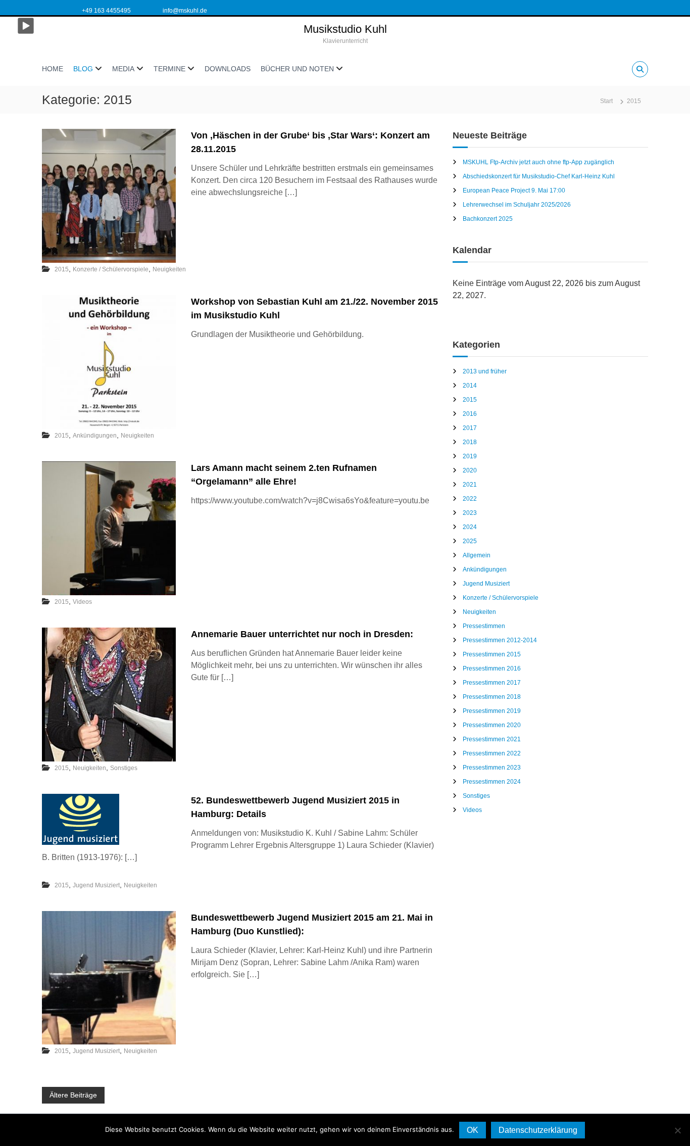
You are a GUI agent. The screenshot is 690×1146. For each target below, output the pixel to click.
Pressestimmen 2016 (492, 668)
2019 (470, 456)
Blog (83, 69)
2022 (470, 498)
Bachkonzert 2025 (488, 218)
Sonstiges (123, 768)
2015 (62, 269)
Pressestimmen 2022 (492, 753)
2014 (470, 385)
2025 (470, 541)
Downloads (228, 69)
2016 (470, 413)
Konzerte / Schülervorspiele (111, 269)
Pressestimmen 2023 (492, 767)
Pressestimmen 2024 (492, 781)
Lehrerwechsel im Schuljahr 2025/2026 (517, 204)
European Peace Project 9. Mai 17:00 (514, 190)
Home (52, 69)
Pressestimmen (484, 626)
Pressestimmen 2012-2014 (500, 640)
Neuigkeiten (169, 269)
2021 (470, 484)
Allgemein (476, 555)
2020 (470, 470)
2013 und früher (485, 371)
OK (472, 1130)
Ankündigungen (95, 435)
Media (123, 69)
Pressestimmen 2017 (492, 682)
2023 (470, 512)
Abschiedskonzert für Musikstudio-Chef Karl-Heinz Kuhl (539, 176)
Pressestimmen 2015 (492, 654)
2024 (470, 527)
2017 (470, 428)
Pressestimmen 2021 (492, 739)
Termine (169, 69)
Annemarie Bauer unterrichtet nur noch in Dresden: (302, 634)
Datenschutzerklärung (538, 1130)
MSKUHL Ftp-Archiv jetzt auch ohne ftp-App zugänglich (538, 162)
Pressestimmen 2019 (492, 710)
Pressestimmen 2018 (492, 696)
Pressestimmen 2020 (492, 725)
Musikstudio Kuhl (345, 29)
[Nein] (677, 1130)
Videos (82, 601)
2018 (470, 442)
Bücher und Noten (297, 69)
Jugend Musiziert (96, 885)
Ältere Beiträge (73, 1095)
